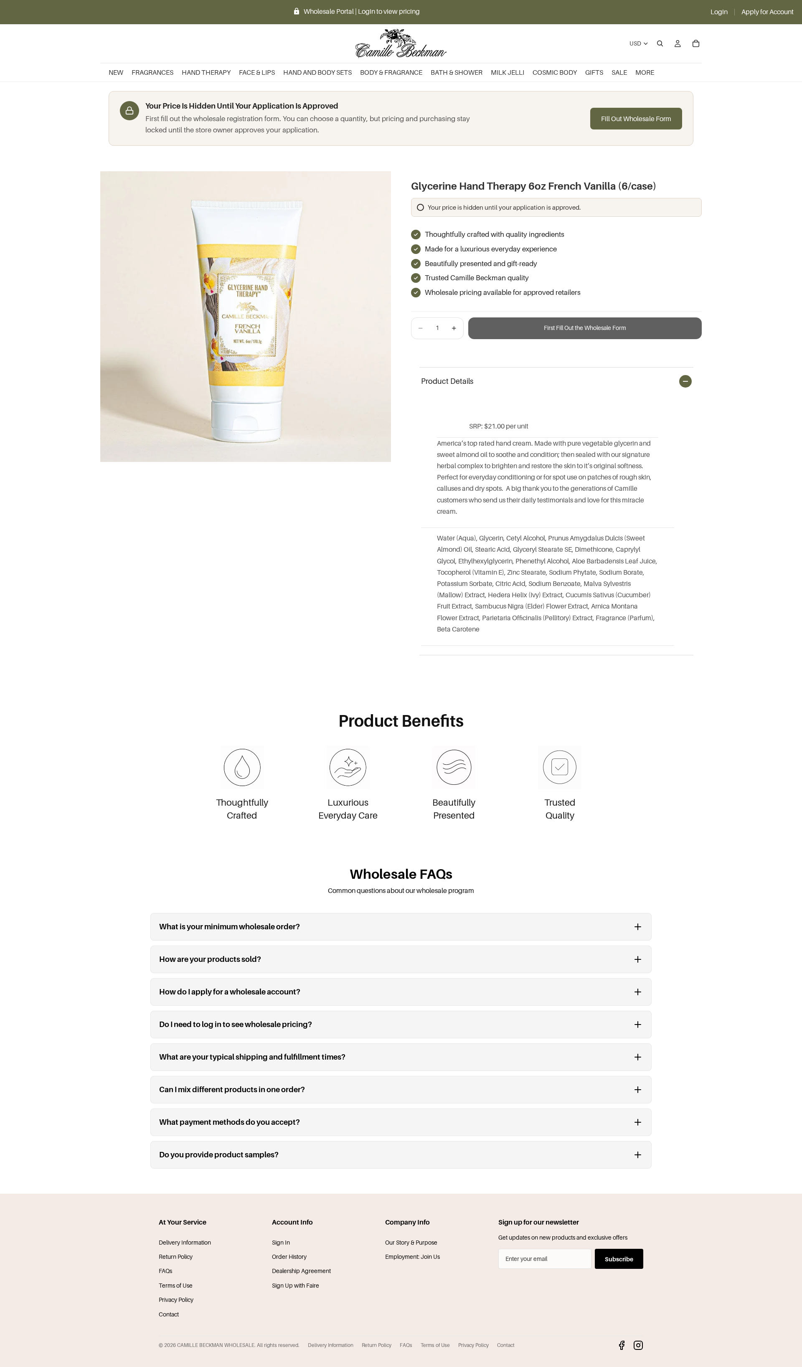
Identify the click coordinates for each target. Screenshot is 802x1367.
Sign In (281, 1242)
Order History (289, 1256)
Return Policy (176, 1256)
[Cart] (696, 43)
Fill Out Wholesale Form (636, 118)
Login (719, 12)
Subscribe (619, 1259)
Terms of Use (176, 1285)
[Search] (660, 43)
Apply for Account (767, 12)
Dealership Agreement (301, 1270)
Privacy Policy (176, 1299)
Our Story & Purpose (411, 1242)
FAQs (165, 1270)
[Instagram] (638, 1345)
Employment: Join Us (412, 1256)
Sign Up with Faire (295, 1285)
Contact (169, 1314)
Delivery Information (185, 1242)
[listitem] (644, 72)
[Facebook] (622, 1345)
